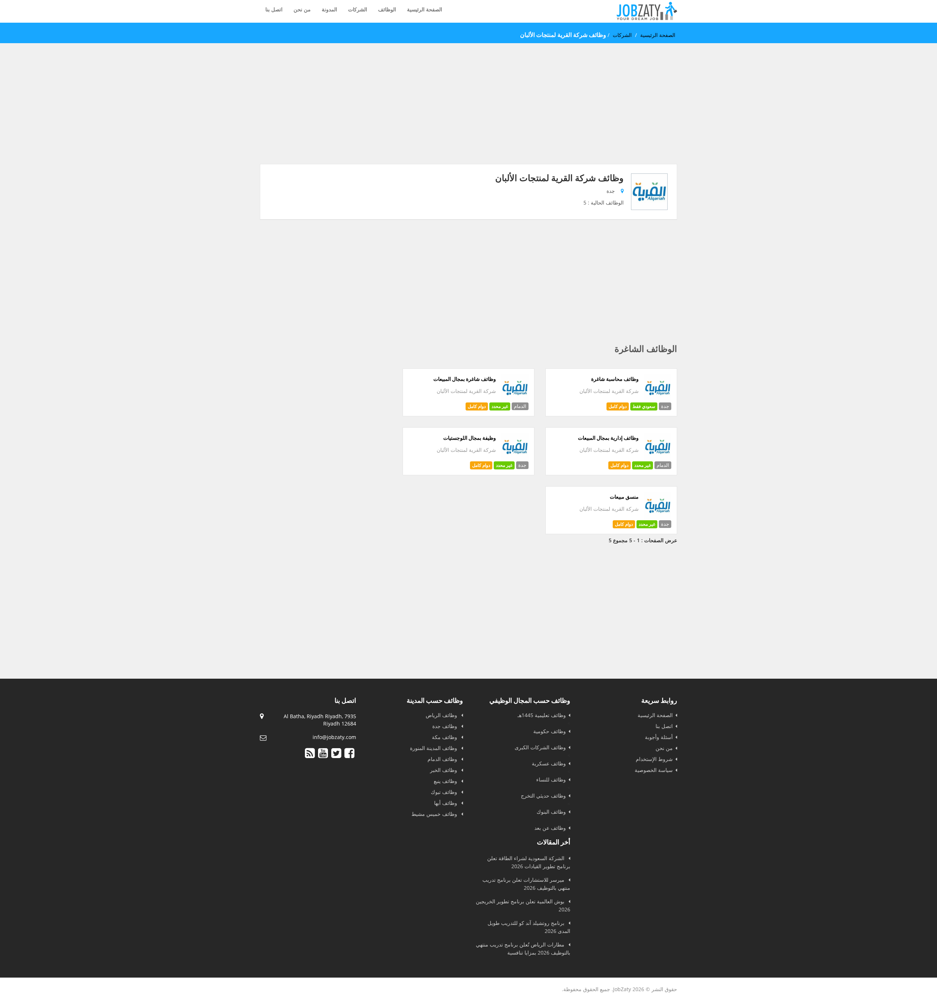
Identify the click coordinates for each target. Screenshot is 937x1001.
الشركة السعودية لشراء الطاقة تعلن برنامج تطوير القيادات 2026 (528, 862)
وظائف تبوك (445, 791)
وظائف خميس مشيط (435, 813)
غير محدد (500, 406)
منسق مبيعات (624, 497)
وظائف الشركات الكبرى (540, 747)
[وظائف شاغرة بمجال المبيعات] (515, 399)
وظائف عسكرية (549, 763)
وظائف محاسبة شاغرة (615, 379)
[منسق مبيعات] (658, 517)
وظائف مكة (445, 737)
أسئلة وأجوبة (659, 737)
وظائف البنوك (551, 811)
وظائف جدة (445, 726)
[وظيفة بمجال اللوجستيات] (515, 458)
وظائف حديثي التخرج (543, 795)
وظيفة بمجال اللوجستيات (469, 438)
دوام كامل (618, 406)
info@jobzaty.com (334, 737)
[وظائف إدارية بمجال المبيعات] (658, 458)
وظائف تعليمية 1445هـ (542, 715)
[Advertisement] (468, 112)
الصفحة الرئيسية (424, 9)
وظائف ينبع (446, 780)
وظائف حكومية (549, 731)
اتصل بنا (274, 9)
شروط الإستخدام (654, 759)
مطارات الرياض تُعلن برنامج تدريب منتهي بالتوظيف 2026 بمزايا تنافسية (523, 948)
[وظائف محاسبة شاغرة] (658, 399)
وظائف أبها (446, 802)
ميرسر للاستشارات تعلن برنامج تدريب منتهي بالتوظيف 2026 (526, 883)
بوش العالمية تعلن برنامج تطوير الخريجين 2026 (523, 905)
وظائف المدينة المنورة (434, 748)
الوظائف (387, 9)
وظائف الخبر (444, 769)
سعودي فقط (643, 406)
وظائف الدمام (443, 759)
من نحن (302, 9)
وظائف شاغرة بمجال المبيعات (464, 379)
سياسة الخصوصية (654, 769)
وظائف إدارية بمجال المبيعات (608, 438)
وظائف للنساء (551, 779)
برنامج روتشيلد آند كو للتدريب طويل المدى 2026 (529, 926)
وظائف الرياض (442, 715)
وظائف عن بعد (550, 827)
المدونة (329, 9)
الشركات (357, 9)
